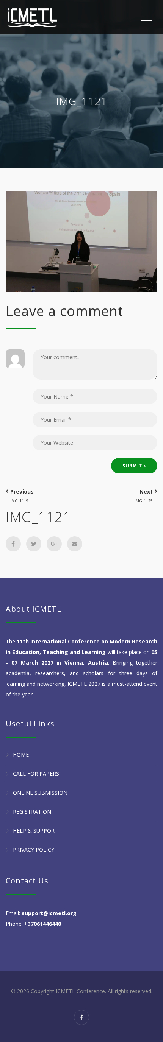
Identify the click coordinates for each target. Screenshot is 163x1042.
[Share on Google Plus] (54, 543)
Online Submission (40, 792)
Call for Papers (36, 773)
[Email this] (74, 543)
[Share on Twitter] (33, 543)
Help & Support (35, 830)
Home (21, 754)
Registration (32, 811)
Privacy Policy (33, 850)
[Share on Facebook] (13, 543)
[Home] (32, 17)
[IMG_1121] (81, 240)
